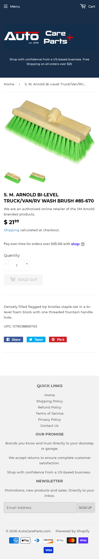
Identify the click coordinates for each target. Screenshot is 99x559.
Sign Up (85, 508)
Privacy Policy (49, 419)
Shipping (11, 230)
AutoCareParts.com (34, 531)
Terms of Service (49, 413)
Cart (91, 6)
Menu (15, 6)
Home (9, 84)
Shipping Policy (49, 401)
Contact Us (49, 426)
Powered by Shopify (72, 531)
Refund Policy (49, 407)
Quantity (12, 255)
